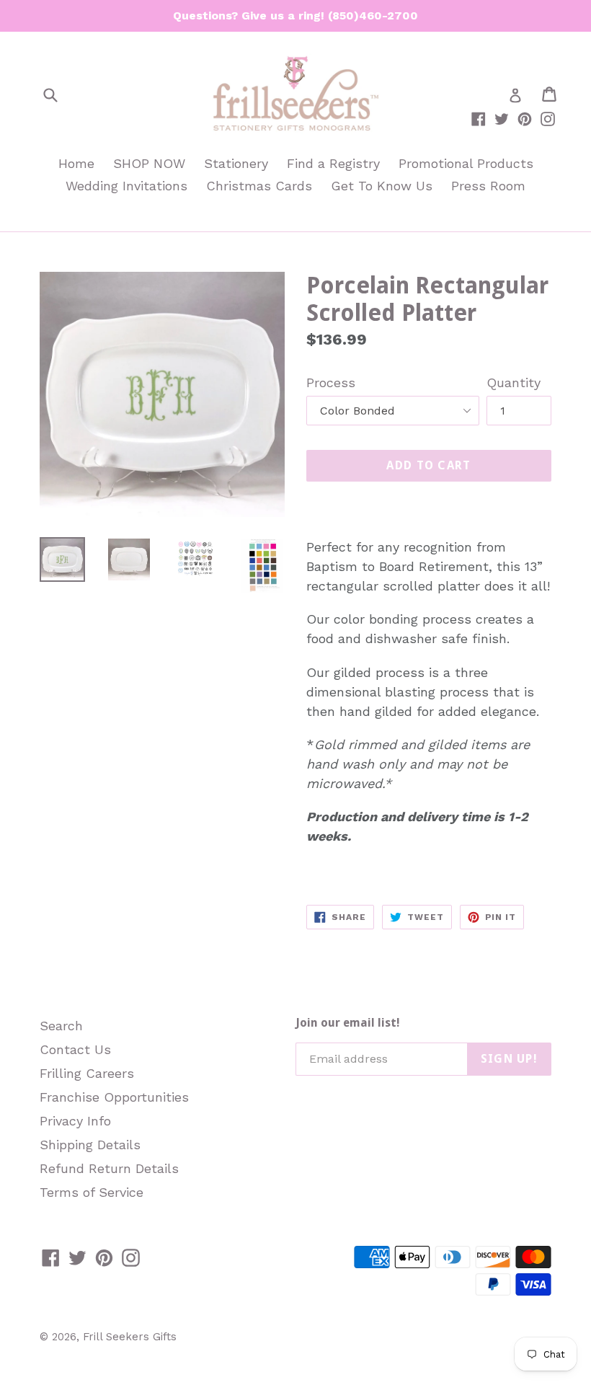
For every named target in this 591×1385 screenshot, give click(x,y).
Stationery (236, 163)
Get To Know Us (381, 185)
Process (330, 382)
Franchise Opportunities (114, 1097)
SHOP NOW (149, 163)
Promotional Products (466, 163)
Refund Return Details (109, 1168)
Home (76, 163)
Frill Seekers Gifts (130, 1336)
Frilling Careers (87, 1073)
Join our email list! (348, 1023)
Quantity (513, 382)
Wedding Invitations (126, 185)
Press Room (488, 185)
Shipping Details (90, 1144)
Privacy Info (75, 1120)
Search (61, 1025)
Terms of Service (91, 1192)
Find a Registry (333, 163)
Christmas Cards (259, 185)
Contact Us (75, 1049)
